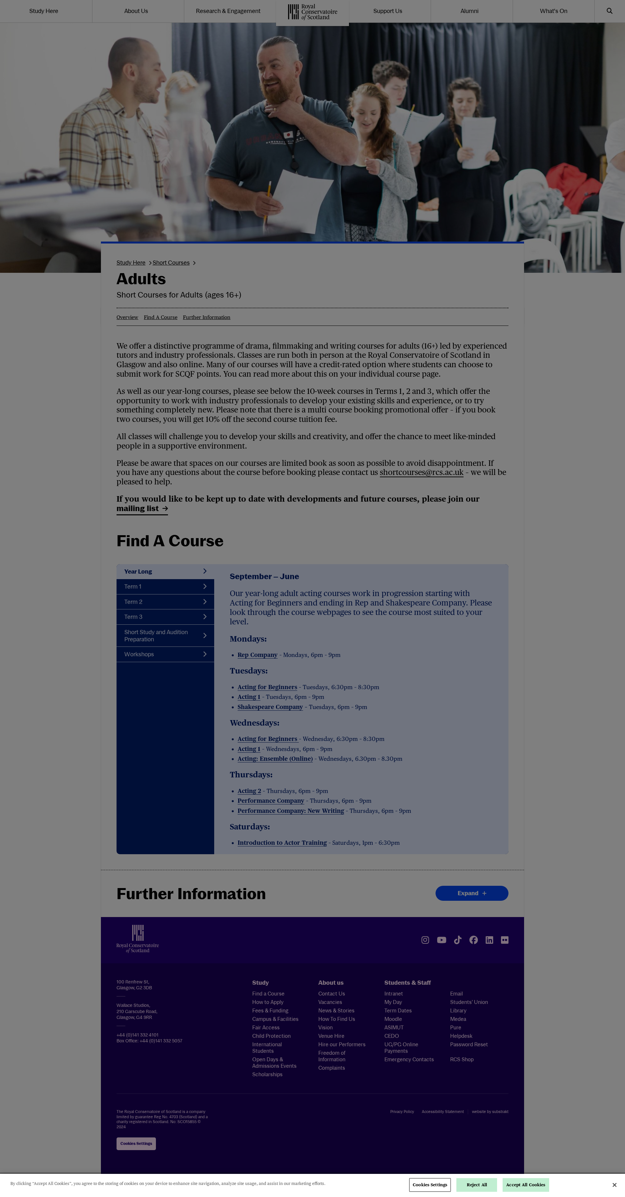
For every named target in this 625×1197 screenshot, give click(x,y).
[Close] (614, 1185)
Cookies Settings (430, 1184)
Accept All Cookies (525, 1184)
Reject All (477, 1184)
